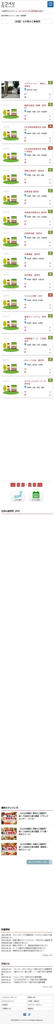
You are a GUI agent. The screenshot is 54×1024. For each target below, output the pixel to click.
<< (13, 485)
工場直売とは (6, 1008)
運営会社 (31, 1008)
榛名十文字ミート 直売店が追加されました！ (30, 945)
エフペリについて (8, 1001)
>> (40, 485)
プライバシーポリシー (35, 1005)
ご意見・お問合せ (33, 1001)
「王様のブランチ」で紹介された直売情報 (29, 982)
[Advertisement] (27, 52)
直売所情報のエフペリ (7, 16)
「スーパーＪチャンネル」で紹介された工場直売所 (32, 969)
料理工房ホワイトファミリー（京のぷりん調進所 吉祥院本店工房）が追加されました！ (26, 941)
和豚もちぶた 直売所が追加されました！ (28, 951)
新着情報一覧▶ (48, 955)
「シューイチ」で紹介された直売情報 (27, 977)
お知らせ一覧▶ (48, 987)
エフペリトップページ (9, 997)
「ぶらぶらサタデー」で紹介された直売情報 (30, 979)
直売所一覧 (31, 997)
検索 (17, 16)
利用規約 (5, 1005)
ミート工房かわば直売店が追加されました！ (30, 948)
